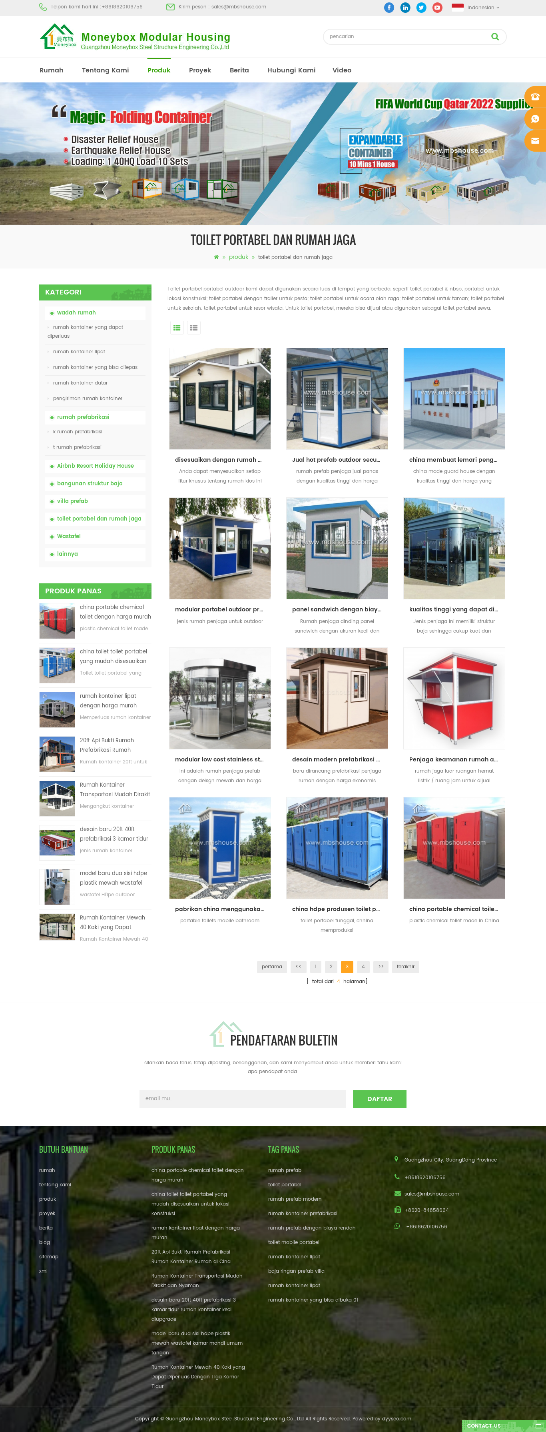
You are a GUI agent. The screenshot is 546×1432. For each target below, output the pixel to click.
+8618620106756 (122, 7)
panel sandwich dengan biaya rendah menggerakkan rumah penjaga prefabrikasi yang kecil (340, 610)
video (342, 70)
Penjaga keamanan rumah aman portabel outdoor (457, 760)
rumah (52, 70)
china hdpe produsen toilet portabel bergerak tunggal (340, 909)
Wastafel (69, 537)
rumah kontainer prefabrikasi (302, 1214)
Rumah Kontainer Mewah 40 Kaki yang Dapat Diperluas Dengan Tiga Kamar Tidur (112, 923)
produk (159, 70)
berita (239, 70)
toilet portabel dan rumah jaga (99, 519)
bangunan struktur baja (90, 484)
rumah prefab (284, 1170)
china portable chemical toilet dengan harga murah (115, 612)
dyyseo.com (396, 1419)
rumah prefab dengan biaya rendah (312, 1228)
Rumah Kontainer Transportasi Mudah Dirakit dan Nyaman (115, 790)
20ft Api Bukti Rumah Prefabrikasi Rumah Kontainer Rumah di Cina (112, 746)
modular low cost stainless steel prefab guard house (223, 760)
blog (44, 1242)
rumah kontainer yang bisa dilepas (95, 367)
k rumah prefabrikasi (77, 432)
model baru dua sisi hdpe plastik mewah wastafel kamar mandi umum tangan (113, 878)
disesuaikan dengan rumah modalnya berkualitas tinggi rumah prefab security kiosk (223, 460)
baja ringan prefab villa (296, 1271)
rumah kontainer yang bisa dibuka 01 (313, 1300)
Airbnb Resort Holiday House (95, 466)
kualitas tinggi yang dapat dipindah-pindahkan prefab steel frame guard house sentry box (457, 610)
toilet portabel (284, 1185)
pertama (272, 967)
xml (43, 1271)
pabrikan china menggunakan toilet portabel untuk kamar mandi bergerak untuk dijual (223, 909)
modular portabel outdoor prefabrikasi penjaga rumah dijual (223, 610)
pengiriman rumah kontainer (87, 399)
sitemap (48, 1257)
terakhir (405, 967)
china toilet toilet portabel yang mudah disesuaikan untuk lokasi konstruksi (113, 657)
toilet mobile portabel (293, 1242)
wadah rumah (76, 313)
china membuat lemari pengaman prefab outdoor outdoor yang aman (457, 460)
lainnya (67, 554)
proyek (200, 70)
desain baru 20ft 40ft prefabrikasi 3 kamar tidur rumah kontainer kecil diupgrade (114, 834)
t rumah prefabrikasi (77, 447)
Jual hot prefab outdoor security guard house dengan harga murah (340, 460)
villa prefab (72, 501)
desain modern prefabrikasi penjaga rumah (340, 760)
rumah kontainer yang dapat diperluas (85, 332)
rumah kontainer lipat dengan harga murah (108, 701)
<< (298, 967)
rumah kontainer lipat (79, 352)
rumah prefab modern (295, 1199)
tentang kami (105, 70)
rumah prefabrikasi (83, 417)
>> (381, 967)
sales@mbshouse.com (238, 7)
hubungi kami (291, 70)
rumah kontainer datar (80, 383)
